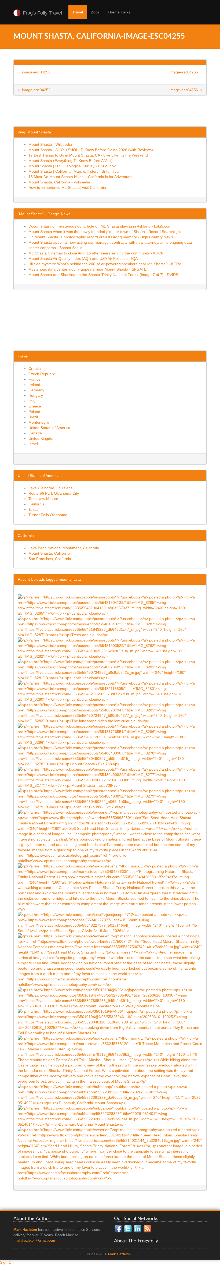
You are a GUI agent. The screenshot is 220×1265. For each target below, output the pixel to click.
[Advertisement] (111, 113)
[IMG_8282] (110, 648)
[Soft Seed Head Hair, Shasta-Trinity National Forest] (110, 836)
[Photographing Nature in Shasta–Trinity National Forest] (110, 887)
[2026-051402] (110, 1094)
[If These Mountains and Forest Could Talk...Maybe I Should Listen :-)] (110, 1059)
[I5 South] (110, 922)
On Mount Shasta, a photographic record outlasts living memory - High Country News (100, 237)
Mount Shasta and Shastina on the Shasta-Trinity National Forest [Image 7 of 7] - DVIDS (103, 274)
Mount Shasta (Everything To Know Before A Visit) (70, 160)
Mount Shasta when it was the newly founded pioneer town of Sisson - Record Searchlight (104, 231)
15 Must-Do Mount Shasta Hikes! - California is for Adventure (80, 177)
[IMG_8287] (110, 626)
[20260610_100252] (110, 1022)
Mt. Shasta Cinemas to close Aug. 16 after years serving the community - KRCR (96, 253)
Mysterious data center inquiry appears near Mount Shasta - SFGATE (87, 269)
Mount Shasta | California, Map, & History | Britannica (73, 171)
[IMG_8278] (110, 755)
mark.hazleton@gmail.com (34, 1240)
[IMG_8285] (110, 605)
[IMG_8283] (110, 712)
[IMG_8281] (110, 669)
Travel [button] (77, 12)
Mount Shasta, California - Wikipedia (59, 182)
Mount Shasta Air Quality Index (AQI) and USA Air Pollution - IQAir (84, 258)
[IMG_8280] (110, 691)
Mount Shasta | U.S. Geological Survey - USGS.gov (72, 166)
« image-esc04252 (34, 72)
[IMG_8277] (110, 777)
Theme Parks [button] (119, 12)
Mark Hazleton (119, 1254)
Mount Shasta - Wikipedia (50, 144)
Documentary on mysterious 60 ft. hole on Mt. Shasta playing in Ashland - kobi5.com (99, 226)
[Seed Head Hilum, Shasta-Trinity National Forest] (110, 1153)
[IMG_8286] (110, 734)
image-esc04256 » (186, 72)
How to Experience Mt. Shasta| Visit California (67, 187)
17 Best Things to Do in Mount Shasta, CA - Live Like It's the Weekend (88, 155)
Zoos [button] (95, 12)
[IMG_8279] (110, 798)
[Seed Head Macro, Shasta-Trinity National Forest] (110, 960)
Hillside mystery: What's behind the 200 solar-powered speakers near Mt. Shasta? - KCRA (104, 264)
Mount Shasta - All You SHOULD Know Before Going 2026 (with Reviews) (90, 150)
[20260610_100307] (110, 997)
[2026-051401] (110, 1116)
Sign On (7, 1262)
